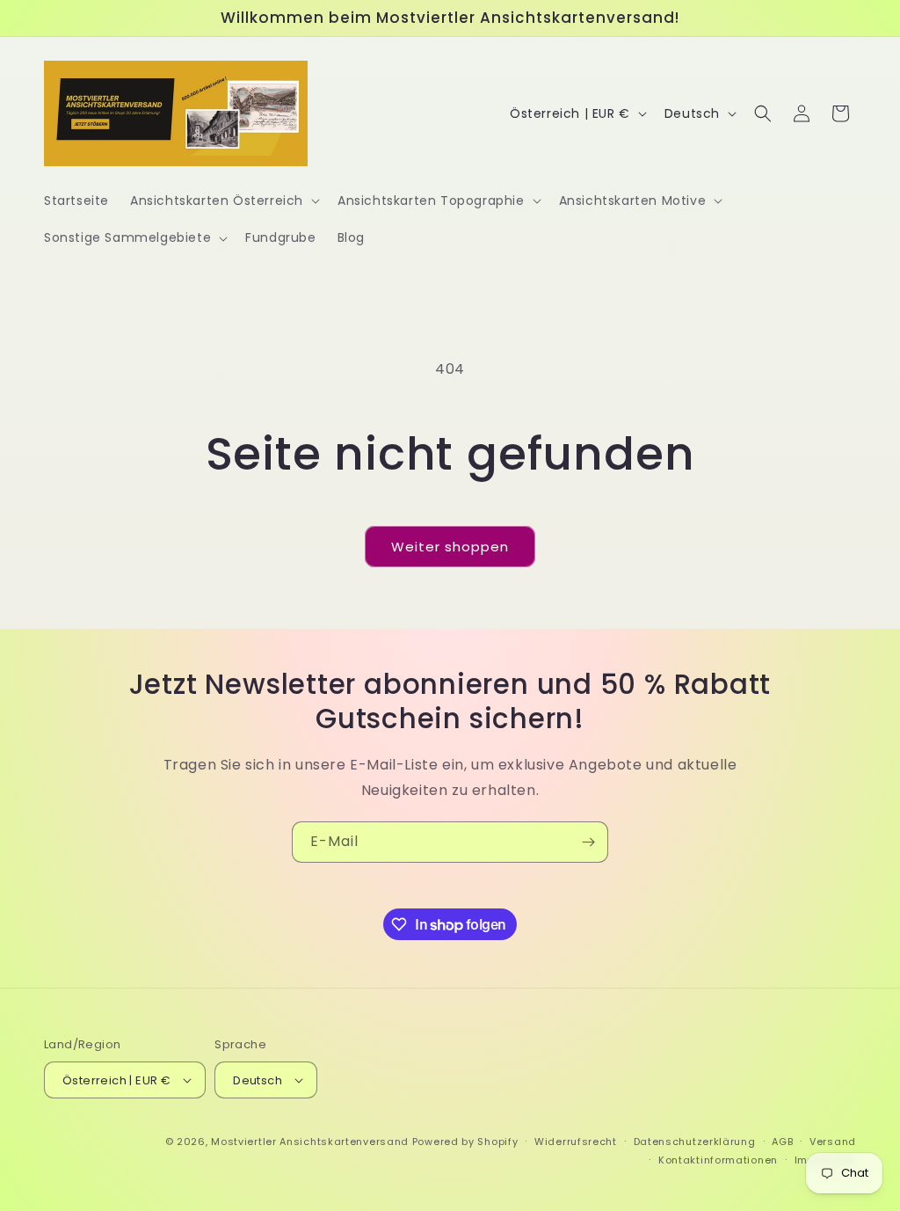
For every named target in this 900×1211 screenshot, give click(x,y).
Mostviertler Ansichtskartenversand (310, 1141)
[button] (223, 200)
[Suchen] (763, 113)
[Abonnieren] (588, 842)
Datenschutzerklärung (695, 1141)
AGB (782, 1141)
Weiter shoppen (450, 546)
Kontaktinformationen (718, 1160)
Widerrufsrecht (575, 1141)
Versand (832, 1141)
